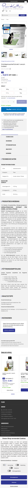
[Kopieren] (10, 69)
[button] (10, 363)
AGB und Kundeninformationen (7, 426)
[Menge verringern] (22, 386)
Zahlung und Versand (5, 430)
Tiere (7, 19)
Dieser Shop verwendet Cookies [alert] (14, 438)
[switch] (4, 465)
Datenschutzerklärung (5, 435)
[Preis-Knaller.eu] (12, 6)
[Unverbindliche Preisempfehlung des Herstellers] (12, 378)
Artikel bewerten (9, 330)
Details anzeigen (14, 486)
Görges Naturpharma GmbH (7, 61)
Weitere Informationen (16, 115)
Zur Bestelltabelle (11, 98)
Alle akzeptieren (14, 477)
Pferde (22, 176)
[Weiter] (26, 54)
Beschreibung (9, 141)
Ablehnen (14, 482)
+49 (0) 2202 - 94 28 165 (7, 410)
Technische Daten (9, 137)
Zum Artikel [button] (10, 390)
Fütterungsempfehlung (11, 145)
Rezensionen (8, 153)
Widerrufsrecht (4, 428)
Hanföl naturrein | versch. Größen (8, 374)
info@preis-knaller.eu (8, 416)
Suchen (23, 15)
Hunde (14, 176)
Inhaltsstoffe (9, 149)
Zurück (2, 19)
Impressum (14, 460)
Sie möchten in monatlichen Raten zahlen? (14, 114)
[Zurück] (3, 36)
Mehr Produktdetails (7, 129)
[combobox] (11, 15)
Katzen (18, 176)
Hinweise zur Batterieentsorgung (8, 432)
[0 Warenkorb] (6, 11)
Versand (9, 80)
